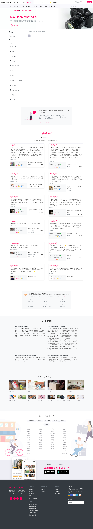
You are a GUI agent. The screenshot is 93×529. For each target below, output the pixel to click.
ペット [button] (50, 6)
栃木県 (28, 446)
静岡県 (40, 442)
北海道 (28, 429)
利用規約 (31, 491)
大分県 (64, 442)
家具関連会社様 (32, 506)
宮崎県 (64, 444)
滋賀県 (40, 448)
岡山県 (52, 440)
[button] (78, 2)
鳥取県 (52, 435)
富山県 (40, 429)
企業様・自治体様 (33, 504)
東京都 (39, 420)
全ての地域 (31, 420)
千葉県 (28, 451)
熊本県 (64, 440)
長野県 (40, 437)
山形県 (28, 440)
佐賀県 (64, 435)
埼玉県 (55, 420)
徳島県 (52, 446)
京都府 (46, 424)
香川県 (52, 448)
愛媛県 (64, 429)
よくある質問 (57, 491)
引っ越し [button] (28, 6)
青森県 (28, 431)
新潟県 (28, 453)
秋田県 (28, 437)
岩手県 (28, 433)
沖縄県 (64, 448)
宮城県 (28, 435)
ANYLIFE (43, 489)
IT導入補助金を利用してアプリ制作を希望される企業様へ (34, 513)
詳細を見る (64, 296)
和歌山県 (52, 433)
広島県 (52, 442)
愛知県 (40, 444)
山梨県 (40, 435)
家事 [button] (23, 6)
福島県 (28, 442)
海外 (65, 451)
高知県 (64, 431)
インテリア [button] (35, 6)
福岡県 (64, 433)
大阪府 (62, 420)
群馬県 (28, 448)
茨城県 (28, 444)
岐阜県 (40, 440)
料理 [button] (55, 6)
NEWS (43, 491)
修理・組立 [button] (16, 6)
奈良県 (52, 431)
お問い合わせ (57, 493)
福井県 (40, 433)
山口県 (52, 444)
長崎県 (64, 437)
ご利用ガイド (57, 489)
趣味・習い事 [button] (43, 6)
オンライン (64, 453)
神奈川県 (47, 420)
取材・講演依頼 (32, 508)
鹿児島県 (64, 446)
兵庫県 (52, 429)
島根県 (52, 437)
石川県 (40, 431)
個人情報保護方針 (33, 498)
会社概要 (31, 489)
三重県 (40, 446)
